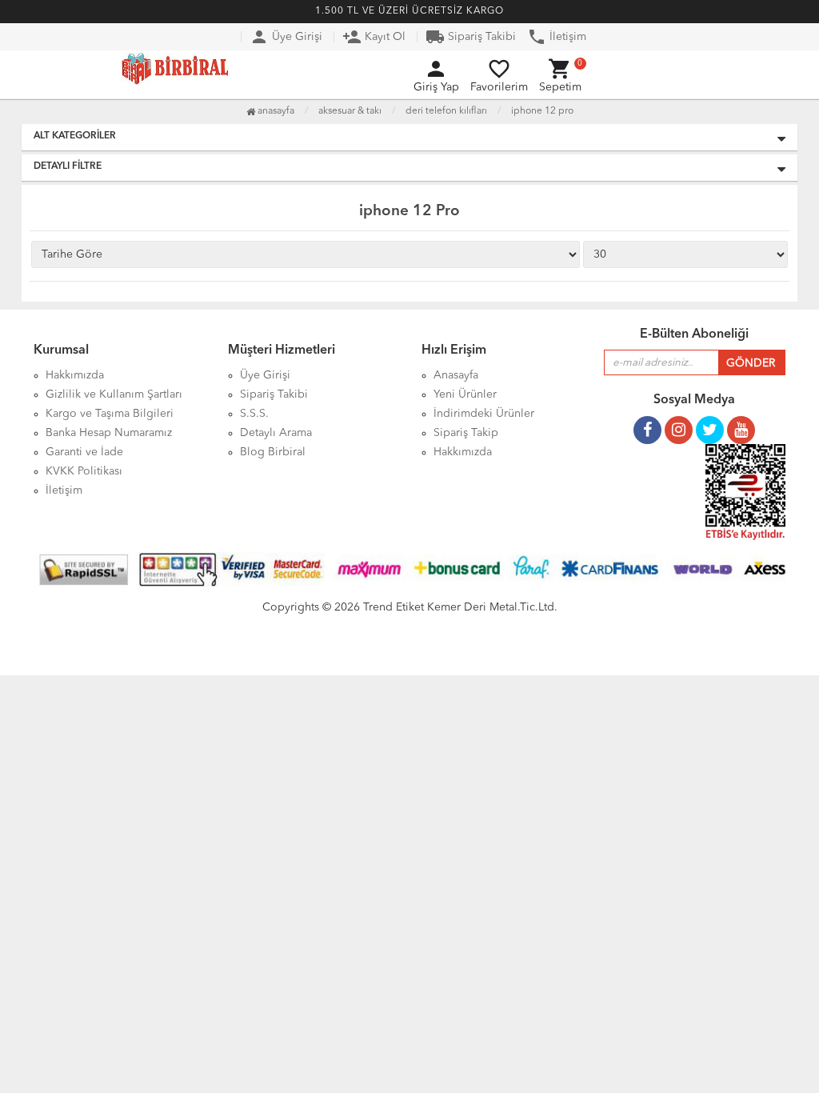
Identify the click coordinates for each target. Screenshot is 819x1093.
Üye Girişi (286, 36)
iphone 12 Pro (542, 111)
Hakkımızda (462, 452)
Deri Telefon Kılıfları (446, 111)
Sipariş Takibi (470, 36)
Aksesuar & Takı (350, 111)
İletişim (556, 36)
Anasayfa (274, 111)
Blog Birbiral (273, 452)
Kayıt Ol (374, 36)
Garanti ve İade (84, 452)
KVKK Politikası (84, 471)
